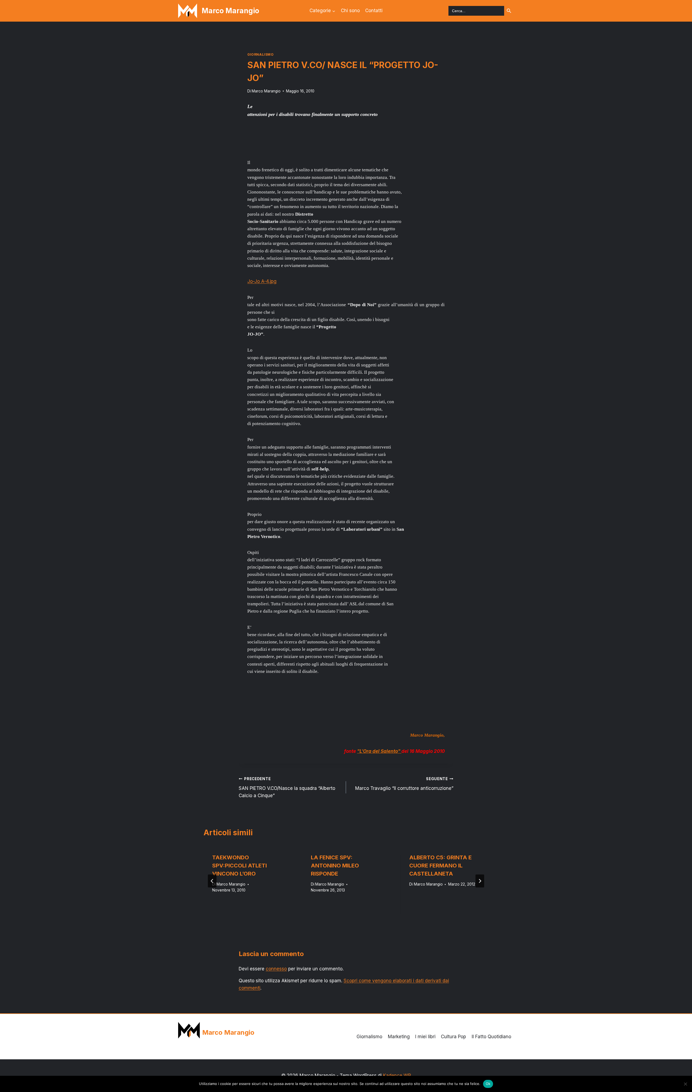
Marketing (399, 1036)
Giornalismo (260, 54)
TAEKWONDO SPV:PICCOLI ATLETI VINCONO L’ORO (239, 865)
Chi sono (350, 10)
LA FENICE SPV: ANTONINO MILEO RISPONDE (335, 865)
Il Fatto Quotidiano (491, 1036)
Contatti (373, 10)
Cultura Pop (453, 1036)
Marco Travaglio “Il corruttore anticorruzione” (404, 784)
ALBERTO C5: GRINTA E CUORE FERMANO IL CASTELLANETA (440, 865)
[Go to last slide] (212, 880)
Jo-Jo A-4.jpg (262, 281)
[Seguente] (479, 880)
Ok (488, 1083)
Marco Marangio (266, 91)
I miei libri (425, 1036)
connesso (276, 968)
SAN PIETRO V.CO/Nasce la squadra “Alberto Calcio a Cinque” (287, 787)
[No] (685, 1084)
